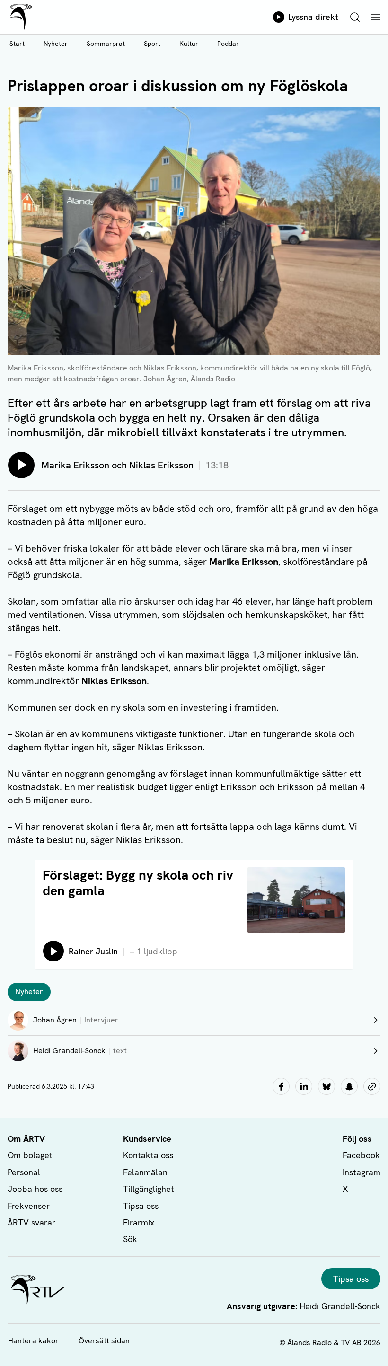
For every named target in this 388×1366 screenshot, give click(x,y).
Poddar (228, 43)
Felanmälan (145, 1172)
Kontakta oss (148, 1155)
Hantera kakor (33, 1341)
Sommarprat (106, 43)
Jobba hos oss (35, 1188)
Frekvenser (29, 1205)
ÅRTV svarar (31, 1222)
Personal (24, 1172)
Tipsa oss (141, 1205)
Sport (152, 43)
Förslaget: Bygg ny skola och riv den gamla (138, 882)
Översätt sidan (104, 1341)
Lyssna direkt (313, 16)
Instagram (361, 1172)
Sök (130, 1239)
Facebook (361, 1155)
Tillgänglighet (148, 1188)
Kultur (188, 43)
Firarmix (138, 1222)
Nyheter (56, 43)
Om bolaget (30, 1155)
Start (17, 43)
